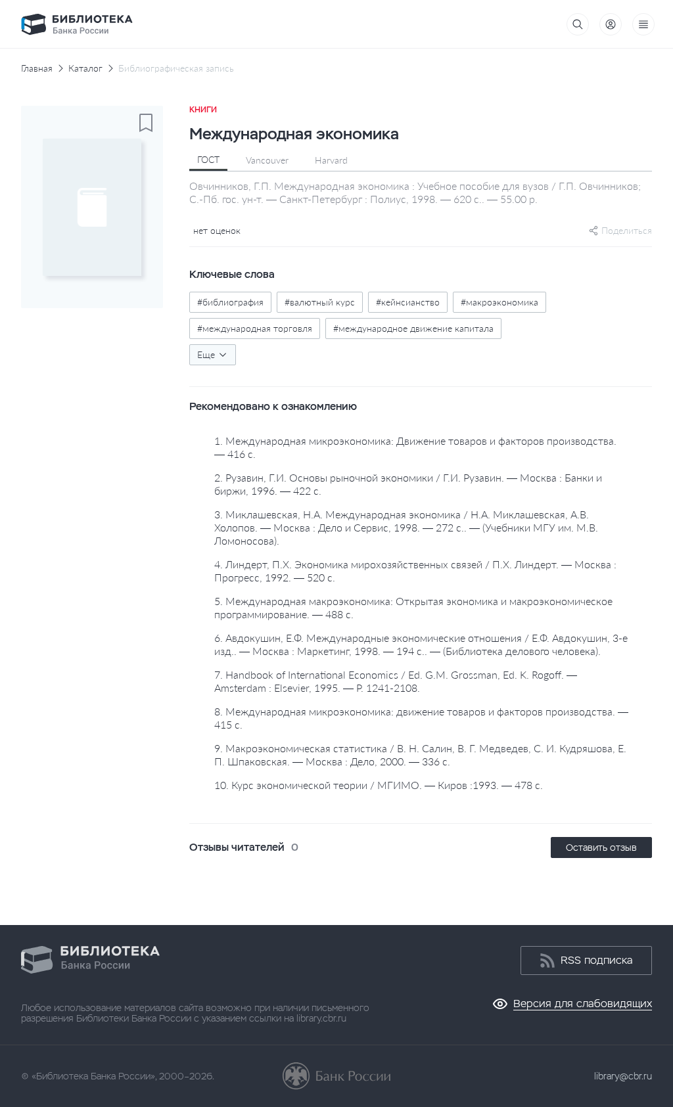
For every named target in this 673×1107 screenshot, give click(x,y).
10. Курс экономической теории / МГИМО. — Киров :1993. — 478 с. (378, 785)
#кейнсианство (408, 301)
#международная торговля (254, 328)
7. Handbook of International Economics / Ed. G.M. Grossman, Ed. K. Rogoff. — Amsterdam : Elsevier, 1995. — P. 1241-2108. (395, 681)
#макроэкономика (499, 301)
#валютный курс (320, 301)
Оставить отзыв (601, 847)
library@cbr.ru (623, 1076)
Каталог (85, 68)
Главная (37, 68)
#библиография (230, 301)
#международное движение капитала (413, 328)
